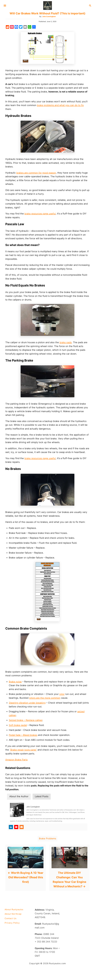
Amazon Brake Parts (16, 759)
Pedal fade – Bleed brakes (23, 735)
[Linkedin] (11, 827)
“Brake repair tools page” (23, 749)
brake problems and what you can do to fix (60, 105)
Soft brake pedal (18, 725)
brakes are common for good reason (36, 172)
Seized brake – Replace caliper (25, 720)
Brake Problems (47, 838)
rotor (62, 694)
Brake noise (15, 681)
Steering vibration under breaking (27, 702)
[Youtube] (16, 827)
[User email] (21, 827)
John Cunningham (49, 16)
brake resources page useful (40, 213)
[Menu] (5, 5)
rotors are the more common (44, 698)
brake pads (66, 342)
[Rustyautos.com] (47, 5)
